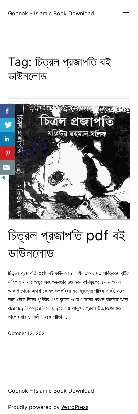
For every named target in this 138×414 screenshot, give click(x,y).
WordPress (74, 407)
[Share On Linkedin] (7, 139)
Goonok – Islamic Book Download (51, 13)
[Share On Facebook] (7, 111)
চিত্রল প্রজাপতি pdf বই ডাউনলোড (66, 244)
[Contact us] (7, 167)
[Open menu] (126, 14)
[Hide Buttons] (3, 179)
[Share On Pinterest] (7, 153)
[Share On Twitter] (7, 125)
